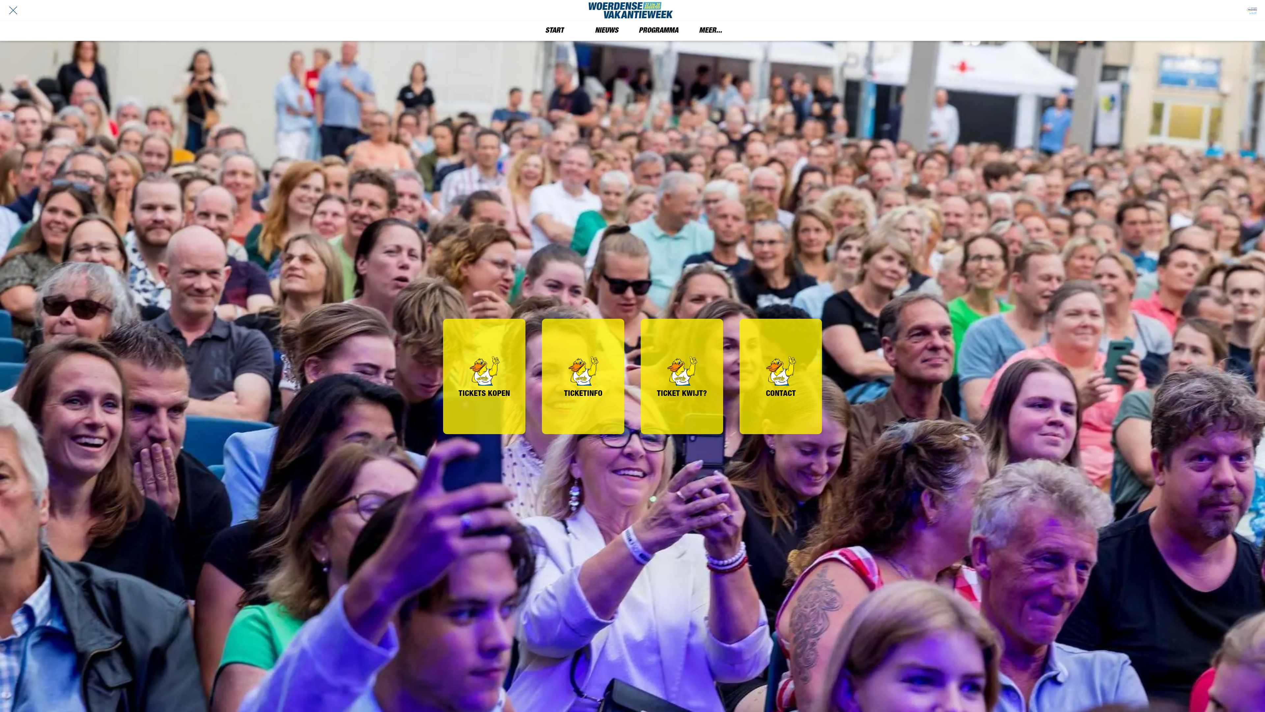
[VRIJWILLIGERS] (1252, 10)
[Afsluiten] (13, 11)
